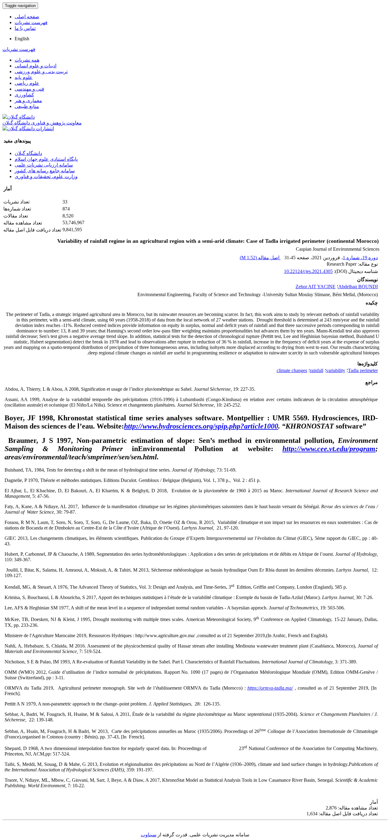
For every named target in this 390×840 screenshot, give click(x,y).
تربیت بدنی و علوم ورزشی (41, 71)
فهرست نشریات (31, 22)
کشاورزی (24, 94)
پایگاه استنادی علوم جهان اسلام (46, 159)
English (22, 38)
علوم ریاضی (27, 83)
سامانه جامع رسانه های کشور (45, 170)
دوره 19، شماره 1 (360, 257)
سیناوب (148, 834)
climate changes (292, 370)
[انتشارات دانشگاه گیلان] (28, 128)
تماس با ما (25, 28)
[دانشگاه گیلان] (18, 117)
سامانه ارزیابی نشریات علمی (44, 164)
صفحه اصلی (27, 16)
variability (335, 370)
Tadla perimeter (363, 370)
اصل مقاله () (260, 257)
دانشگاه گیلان (28, 153)
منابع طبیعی (27, 106)
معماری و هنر (28, 100)
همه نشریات (27, 60)
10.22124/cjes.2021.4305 (308, 271)
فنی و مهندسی (29, 89)
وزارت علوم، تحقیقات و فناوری (46, 176)
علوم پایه (24, 77)
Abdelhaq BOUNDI (358, 286)
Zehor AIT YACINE (315, 286)
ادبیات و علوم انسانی (35, 65)
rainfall (316, 370)
